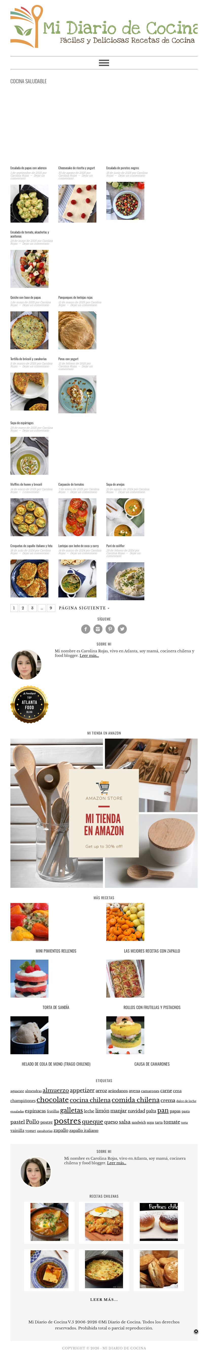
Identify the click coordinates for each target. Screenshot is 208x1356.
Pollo (32, 1122)
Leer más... (104, 1300)
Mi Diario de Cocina (104, 26)
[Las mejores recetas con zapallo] (152, 923)
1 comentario (30, 492)
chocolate (53, 1100)
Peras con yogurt (68, 358)
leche (89, 1111)
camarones (150, 1091)
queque (92, 1121)
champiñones (23, 1101)
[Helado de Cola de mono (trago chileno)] (56, 1036)
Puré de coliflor (115, 545)
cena (177, 1091)
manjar (118, 1111)
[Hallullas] (159, 1286)
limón (102, 1111)
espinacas (35, 1111)
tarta (159, 1122)
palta (151, 1111)
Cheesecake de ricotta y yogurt (76, 167)
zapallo (61, 1130)
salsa (125, 1122)
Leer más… (89, 655)
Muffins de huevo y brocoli (26, 484)
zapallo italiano (83, 1130)
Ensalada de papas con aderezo (28, 167)
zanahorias (45, 1131)
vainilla (17, 1130)
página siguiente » (84, 608)
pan (163, 1110)
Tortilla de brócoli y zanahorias (28, 358)
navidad (136, 1111)
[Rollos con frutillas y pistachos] (152, 979)
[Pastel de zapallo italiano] (104, 1286)
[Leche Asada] (49, 1286)
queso (111, 1122)
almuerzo (56, 1090)
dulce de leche (186, 1101)
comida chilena (136, 1100)
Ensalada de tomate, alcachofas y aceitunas (29, 234)
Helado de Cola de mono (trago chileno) (56, 1064)
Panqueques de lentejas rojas (75, 297)
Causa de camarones (152, 1064)
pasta (186, 1111)
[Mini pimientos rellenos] (56, 923)
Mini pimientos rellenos (56, 951)
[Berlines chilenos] (159, 1239)
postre (46, 1122)
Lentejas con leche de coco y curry (78, 545)
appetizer (82, 1090)
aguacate (17, 1091)
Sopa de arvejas (115, 484)
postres (67, 1121)
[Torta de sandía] (56, 979)
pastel (17, 1122)
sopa (150, 1122)
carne (166, 1090)
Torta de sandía (56, 1007)
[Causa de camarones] (152, 1036)
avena (134, 1091)
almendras (33, 1091)
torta (184, 1122)
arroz (101, 1090)
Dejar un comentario (131, 175)
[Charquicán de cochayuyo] (104, 1239)
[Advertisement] (104, 126)
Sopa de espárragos (21, 422)
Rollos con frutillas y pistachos (152, 1007)
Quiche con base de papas (25, 297)
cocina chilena (90, 1100)
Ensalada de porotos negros (122, 167)
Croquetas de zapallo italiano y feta (31, 545)
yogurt (30, 1131)
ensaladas (17, 1111)
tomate (172, 1122)
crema (168, 1100)
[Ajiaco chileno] (49, 1239)
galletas (71, 1110)
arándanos (118, 1091)
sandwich (139, 1122)
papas (175, 1111)
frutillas (53, 1111)
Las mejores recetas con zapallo (152, 951)
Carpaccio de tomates (71, 484)
